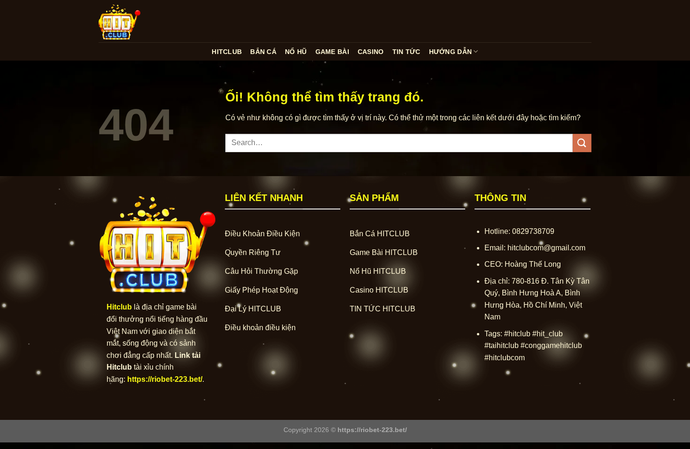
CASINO (371, 51)
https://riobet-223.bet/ (164, 379)
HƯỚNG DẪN (450, 51)
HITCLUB (227, 51)
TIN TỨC (406, 51)
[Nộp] (582, 143)
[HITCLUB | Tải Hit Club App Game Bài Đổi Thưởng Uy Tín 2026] (145, 21)
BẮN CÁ (263, 51)
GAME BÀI (332, 51)
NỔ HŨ (296, 51)
